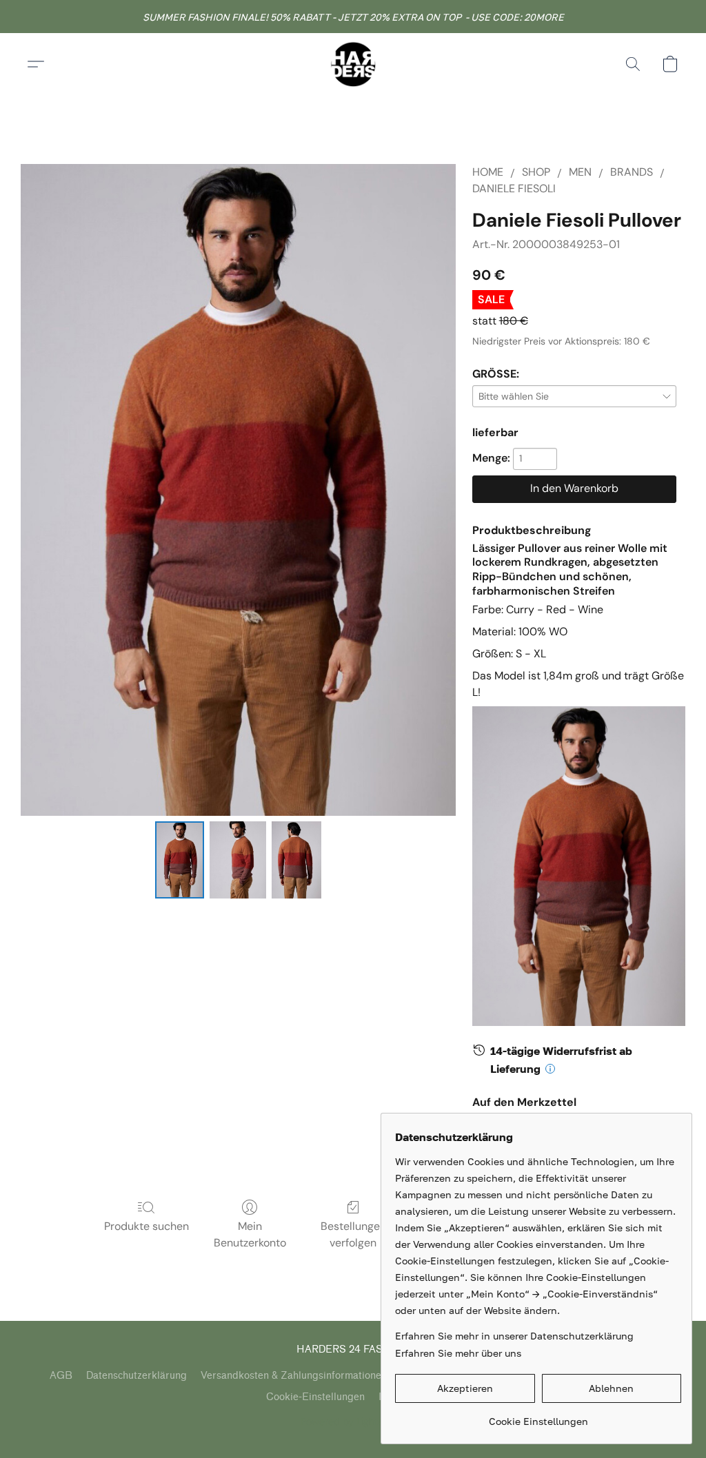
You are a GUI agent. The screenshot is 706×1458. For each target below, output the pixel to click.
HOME (487, 172)
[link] (538, 1416)
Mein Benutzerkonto (250, 1234)
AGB (61, 1376)
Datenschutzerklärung (136, 1376)
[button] (353, 64)
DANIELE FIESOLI (514, 188)
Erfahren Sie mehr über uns (458, 1353)
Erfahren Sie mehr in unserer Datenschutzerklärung (514, 1336)
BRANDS (631, 172)
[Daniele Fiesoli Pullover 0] (180, 860)
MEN (580, 172)
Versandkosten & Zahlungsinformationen (294, 1376)
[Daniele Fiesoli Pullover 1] (238, 860)
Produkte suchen (146, 1226)
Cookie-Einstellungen (315, 1397)
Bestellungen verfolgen (353, 1234)
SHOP (536, 172)
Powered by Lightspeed (353, 1421)
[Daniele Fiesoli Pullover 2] (296, 860)
